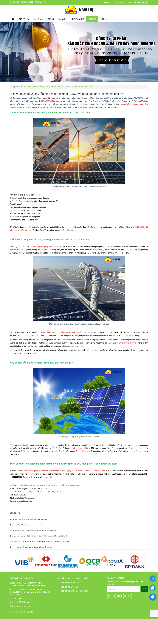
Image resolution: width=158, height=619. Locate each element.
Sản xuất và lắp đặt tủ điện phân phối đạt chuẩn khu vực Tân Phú (33, 530)
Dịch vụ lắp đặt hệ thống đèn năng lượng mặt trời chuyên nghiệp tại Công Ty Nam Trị (40, 541)
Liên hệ (104, 19)
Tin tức (92, 19)
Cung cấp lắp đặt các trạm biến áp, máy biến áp (27, 525)
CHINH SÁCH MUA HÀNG (70, 583)
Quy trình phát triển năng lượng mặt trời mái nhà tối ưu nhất (31, 547)
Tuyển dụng (78, 19)
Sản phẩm (38, 19)
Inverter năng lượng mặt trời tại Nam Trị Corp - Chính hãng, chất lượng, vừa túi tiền (39, 536)
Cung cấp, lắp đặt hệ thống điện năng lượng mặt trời (29, 519)
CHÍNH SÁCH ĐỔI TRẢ (68, 587)
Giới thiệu (24, 19)
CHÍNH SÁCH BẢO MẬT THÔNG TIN (74, 591)
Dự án (51, 19)
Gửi (144, 589)
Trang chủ (14, 87)
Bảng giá (62, 19)
